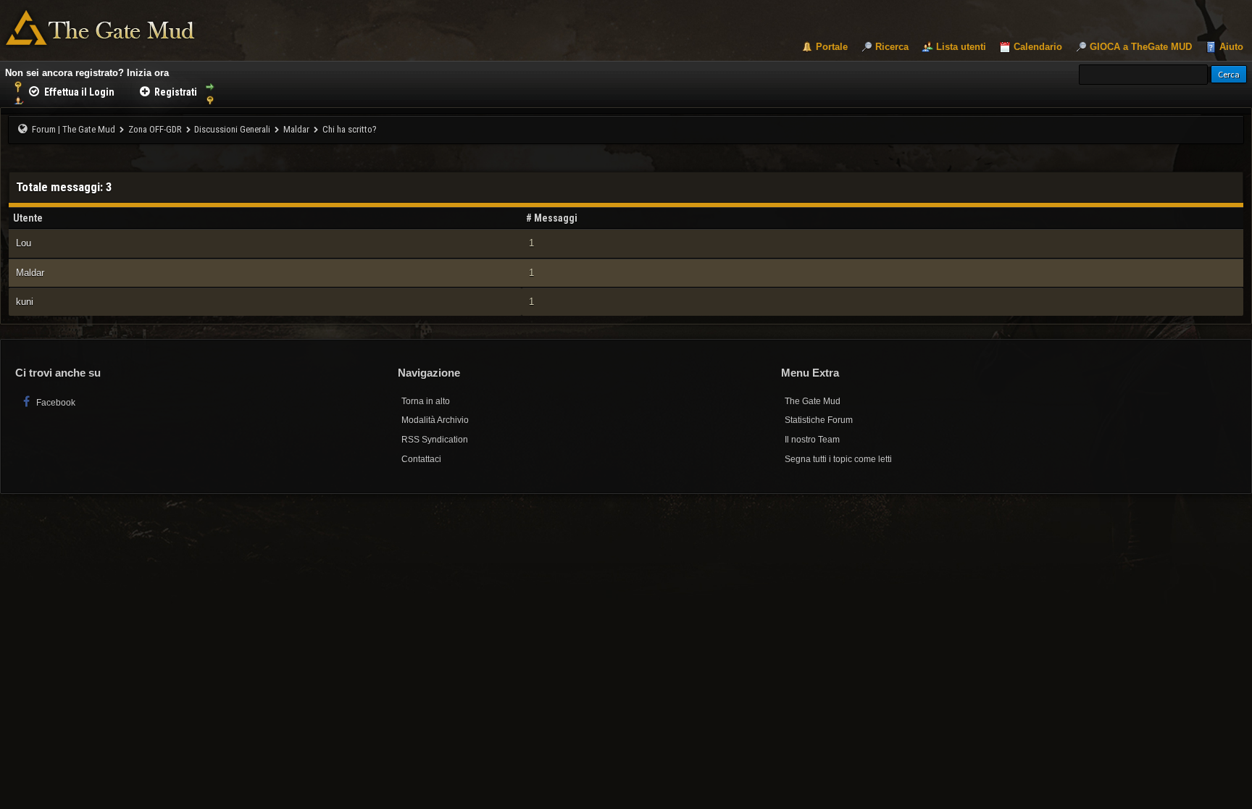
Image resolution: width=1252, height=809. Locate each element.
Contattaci (421, 459)
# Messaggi (551, 218)
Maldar (296, 129)
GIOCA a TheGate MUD (1141, 46)
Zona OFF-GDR (155, 129)
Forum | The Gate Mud (73, 129)
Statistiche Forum (819, 420)
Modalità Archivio (435, 420)
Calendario (1038, 46)
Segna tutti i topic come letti (838, 459)
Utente (28, 218)
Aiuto (1231, 46)
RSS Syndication (434, 440)
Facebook (54, 403)
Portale (832, 46)
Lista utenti (961, 46)
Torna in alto (425, 401)
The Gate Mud (812, 401)
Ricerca (892, 46)
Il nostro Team (812, 440)
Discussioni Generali (232, 129)
